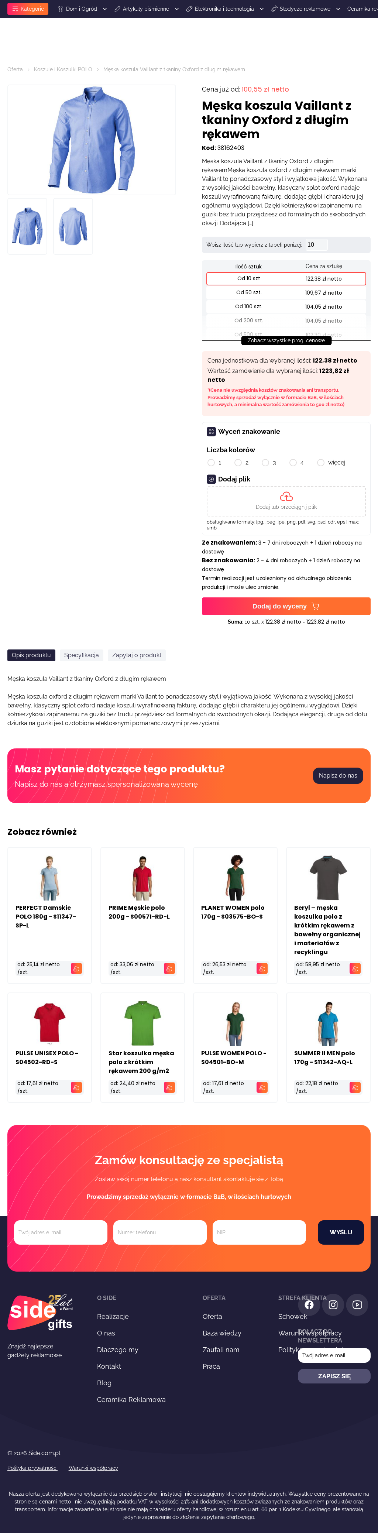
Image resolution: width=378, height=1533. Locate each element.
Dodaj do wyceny (279, 606)
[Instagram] (333, 1306)
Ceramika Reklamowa (131, 1399)
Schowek (292, 1316)
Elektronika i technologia (224, 9)
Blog (104, 1383)
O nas (106, 1333)
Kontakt (109, 1366)
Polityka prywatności (32, 1468)
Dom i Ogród (81, 9)
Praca (211, 1366)
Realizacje (113, 1316)
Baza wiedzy (222, 1333)
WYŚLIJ (341, 1232)
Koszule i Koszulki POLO (63, 69)
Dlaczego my (117, 1350)
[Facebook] (309, 1306)
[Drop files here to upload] (286, 502)
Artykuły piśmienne (146, 9)
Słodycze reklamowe (305, 9)
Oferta (15, 69)
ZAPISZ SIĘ (334, 1376)
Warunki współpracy (93, 1468)
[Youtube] (357, 1306)
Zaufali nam (221, 1350)
